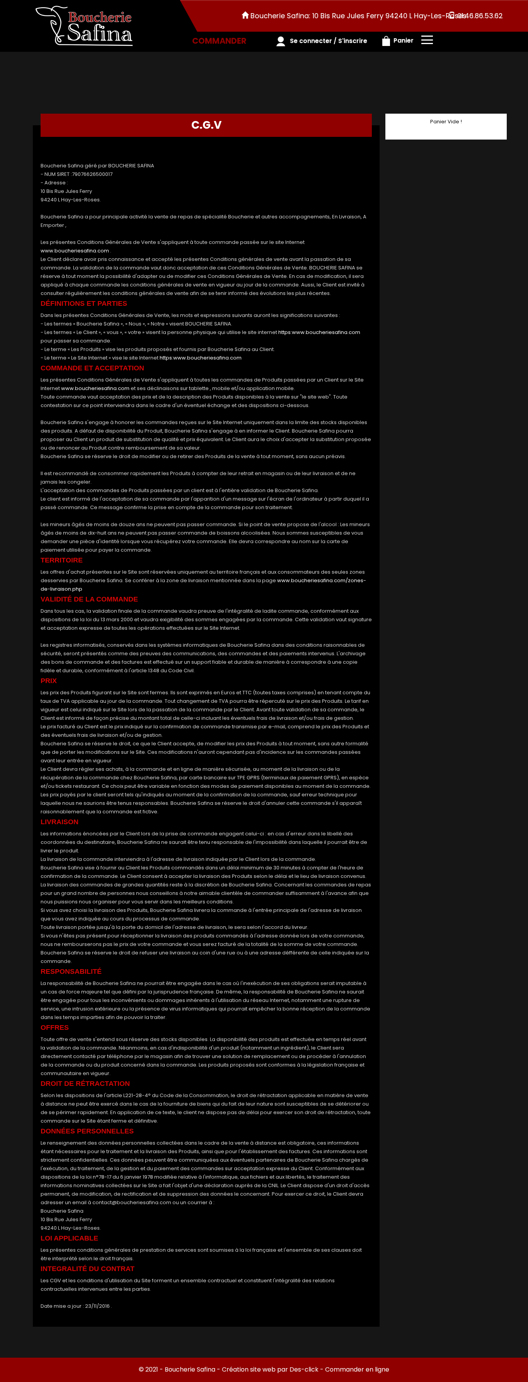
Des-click (304, 1369)
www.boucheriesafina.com (75, 250)
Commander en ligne (357, 1369)
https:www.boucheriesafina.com (319, 332)
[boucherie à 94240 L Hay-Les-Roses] (84, 26)
